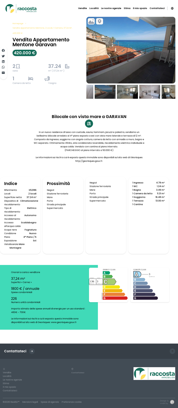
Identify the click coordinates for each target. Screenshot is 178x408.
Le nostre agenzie (12, 379)
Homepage (18, 23)
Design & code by (164, 402)
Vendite (7, 372)
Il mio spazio (9, 387)
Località (7, 376)
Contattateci (10, 390)
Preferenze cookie (72, 402)
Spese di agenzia (50, 402)
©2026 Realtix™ (11, 402)
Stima (6, 383)
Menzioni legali (30, 402)
